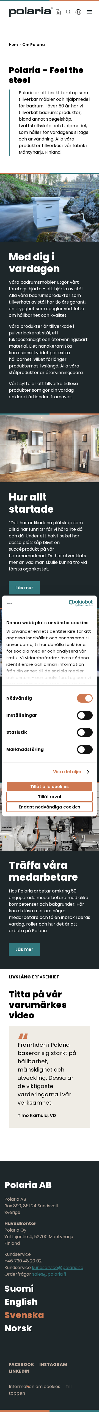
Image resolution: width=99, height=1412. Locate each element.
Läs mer (24, 588)
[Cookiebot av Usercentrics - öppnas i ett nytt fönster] (70, 603)
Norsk (18, 1328)
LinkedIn (19, 1371)
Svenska (24, 1315)
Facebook (21, 1364)
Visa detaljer (67, 772)
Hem (13, 44)
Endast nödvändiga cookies (49, 807)
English (21, 1301)
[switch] (85, 715)
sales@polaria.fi (49, 1274)
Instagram (53, 1364)
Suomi (19, 1288)
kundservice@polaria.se (57, 1267)
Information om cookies (34, 1386)
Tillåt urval (49, 797)
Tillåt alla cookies (49, 786)
